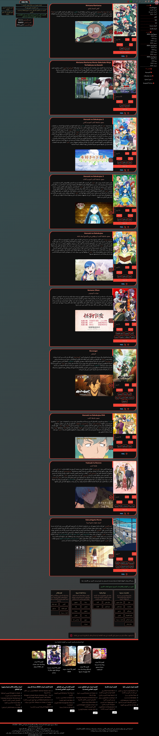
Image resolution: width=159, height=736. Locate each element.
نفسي (76, 615)
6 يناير (117, 497)
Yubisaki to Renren (93, 464)
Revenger (93, 352)
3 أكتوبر (118, 267)
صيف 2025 (154, 63)
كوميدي (127, 48)
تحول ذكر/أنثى (129, 619)
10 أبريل (118, 39)
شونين (116, 337)
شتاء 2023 (154, 36)
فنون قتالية (64, 608)
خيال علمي (107, 602)
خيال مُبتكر (129, 624)
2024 (115, 96)
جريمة (117, 397)
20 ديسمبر (119, 96)
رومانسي (132, 506)
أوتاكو (131, 566)
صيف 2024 (154, 52)
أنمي (134, 39)
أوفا (134, 437)
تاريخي (121, 105)
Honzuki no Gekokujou (93, 234)
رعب (86, 615)
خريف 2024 (153, 54)
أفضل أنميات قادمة (111, 687)
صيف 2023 (154, 41)
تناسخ (119, 162)
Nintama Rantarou (93, 6)
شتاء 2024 (154, 47)
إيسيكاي (125, 162)
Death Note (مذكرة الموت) (13, 695)
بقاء (76, 606)
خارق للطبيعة (119, 333)
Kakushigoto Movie (94, 521)
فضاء (97, 606)
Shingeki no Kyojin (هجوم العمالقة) (10, 693)
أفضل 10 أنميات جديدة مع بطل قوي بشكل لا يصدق (53, 670)
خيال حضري (119, 602)
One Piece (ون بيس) (130, 695)
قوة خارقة (54, 604)
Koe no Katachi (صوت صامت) (64, 697)
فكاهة (117, 563)
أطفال (121, 48)
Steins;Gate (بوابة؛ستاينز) (89, 702)
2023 (115, 385)
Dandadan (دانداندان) (130, 698)
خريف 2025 (153, 65)
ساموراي (124, 401)
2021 (115, 324)
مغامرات (129, 606)
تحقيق (133, 337)
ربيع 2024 (154, 50)
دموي (85, 619)
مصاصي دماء (76, 619)
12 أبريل (118, 210)
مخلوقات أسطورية (124, 337)
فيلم (134, 96)
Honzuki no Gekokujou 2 (93, 120)
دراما (125, 394)
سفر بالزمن (119, 606)
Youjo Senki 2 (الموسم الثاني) (107, 695)
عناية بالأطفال (124, 563)
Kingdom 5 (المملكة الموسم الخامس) (41, 707)
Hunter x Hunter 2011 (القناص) (87, 709)
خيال (130, 162)
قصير (127, 153)
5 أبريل (118, 153)
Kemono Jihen (94, 291)
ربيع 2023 (154, 38)
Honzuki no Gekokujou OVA (93, 416)
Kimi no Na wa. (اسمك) (66, 707)
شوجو (116, 506)
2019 (115, 267)
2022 (115, 210)
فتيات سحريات (119, 619)
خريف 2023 (153, 43)
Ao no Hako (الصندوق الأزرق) (128, 705)
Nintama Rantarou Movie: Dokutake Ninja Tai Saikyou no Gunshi (93, 63)
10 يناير (118, 324)
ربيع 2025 (154, 61)
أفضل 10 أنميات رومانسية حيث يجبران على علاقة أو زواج (39, 664)
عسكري (54, 608)
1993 (115, 39)
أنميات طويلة (153, 14)
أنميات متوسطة (153, 12)
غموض (127, 333)
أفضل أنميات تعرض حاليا (130, 687)
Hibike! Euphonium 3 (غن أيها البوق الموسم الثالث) (37, 700)
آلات (98, 602)
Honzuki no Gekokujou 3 (93, 177)
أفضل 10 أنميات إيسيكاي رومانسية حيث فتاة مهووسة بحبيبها (84, 669)
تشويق (75, 602)
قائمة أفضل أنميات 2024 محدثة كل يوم (40, 687)
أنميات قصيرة (153, 10)
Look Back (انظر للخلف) (66, 700)
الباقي (136, 708)
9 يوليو (118, 554)
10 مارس (118, 437)
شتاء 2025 (154, 59)
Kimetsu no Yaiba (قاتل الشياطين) (11, 707)
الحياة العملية (124, 566)
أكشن (131, 333)
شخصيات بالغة (130, 397)
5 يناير (117, 385)
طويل (127, 39)
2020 (115, 153)
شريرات (86, 624)
